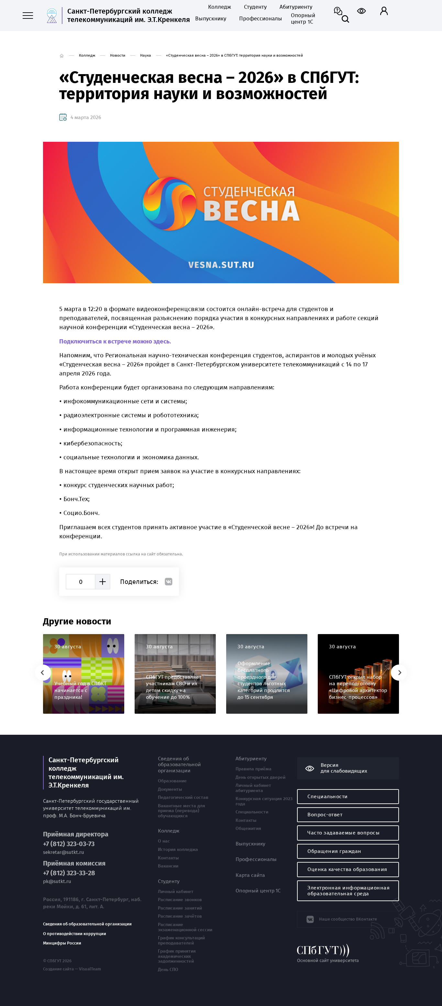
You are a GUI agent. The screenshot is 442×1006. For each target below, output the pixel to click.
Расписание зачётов (180, 916)
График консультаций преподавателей (181, 940)
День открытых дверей (260, 777)
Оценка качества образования (347, 869)
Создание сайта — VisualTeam (72, 969)
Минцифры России (62, 943)
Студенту (255, 7)
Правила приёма (253, 769)
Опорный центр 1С (303, 18)
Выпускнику (210, 19)
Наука (145, 55)
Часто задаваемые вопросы (343, 833)
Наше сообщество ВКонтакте (348, 919)
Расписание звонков (180, 899)
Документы (170, 789)
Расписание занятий (180, 908)
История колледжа (178, 849)
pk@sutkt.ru (57, 881)
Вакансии (168, 866)
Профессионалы (258, 19)
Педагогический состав (183, 797)
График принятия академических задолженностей (177, 956)
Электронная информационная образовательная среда (348, 891)
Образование (172, 781)
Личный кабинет (175, 891)
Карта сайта (250, 875)
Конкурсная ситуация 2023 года (264, 801)
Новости (117, 55)
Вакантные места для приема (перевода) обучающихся (181, 811)
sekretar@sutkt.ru (63, 852)
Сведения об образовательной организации (87, 924)
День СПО (168, 969)
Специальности (252, 812)
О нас (164, 841)
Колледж (219, 7)
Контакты (168, 858)
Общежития (248, 828)
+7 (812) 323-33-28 (69, 873)
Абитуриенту (296, 7)
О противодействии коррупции (74, 934)
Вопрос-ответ (324, 814)
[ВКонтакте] (168, 582)
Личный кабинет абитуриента (253, 788)
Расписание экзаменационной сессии (185, 927)
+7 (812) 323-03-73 (68, 844)
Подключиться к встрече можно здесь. (115, 341)
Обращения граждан (334, 851)
